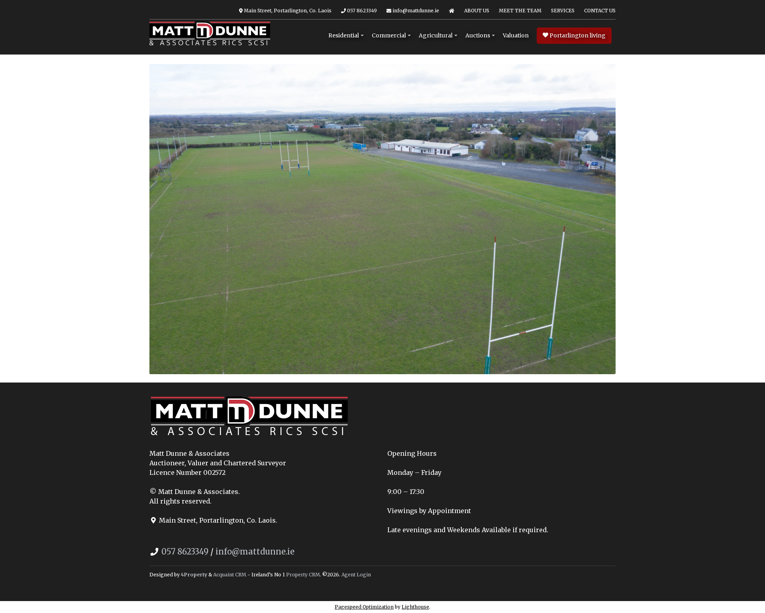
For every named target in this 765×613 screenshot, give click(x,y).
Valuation (516, 35)
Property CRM (303, 575)
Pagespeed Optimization (364, 607)
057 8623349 (361, 11)
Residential (343, 35)
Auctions (477, 35)
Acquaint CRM (229, 575)
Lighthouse (415, 607)
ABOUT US (476, 11)
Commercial (389, 35)
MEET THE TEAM (520, 11)
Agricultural (436, 35)
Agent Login (356, 575)
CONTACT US (600, 11)
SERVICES (563, 11)
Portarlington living (577, 35)
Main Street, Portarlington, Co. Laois (287, 11)
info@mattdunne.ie (415, 11)
